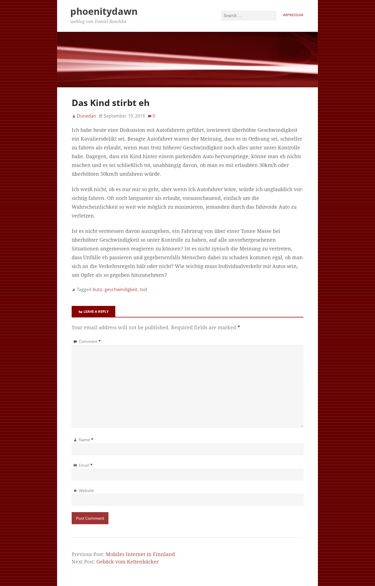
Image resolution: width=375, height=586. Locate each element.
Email (86, 465)
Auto (97, 289)
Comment (90, 341)
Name (86, 439)
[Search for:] (249, 15)
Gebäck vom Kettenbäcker (127, 562)
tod (143, 289)
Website (86, 490)
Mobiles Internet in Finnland (140, 554)
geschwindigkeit (121, 289)
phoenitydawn (104, 11)
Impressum (293, 14)
